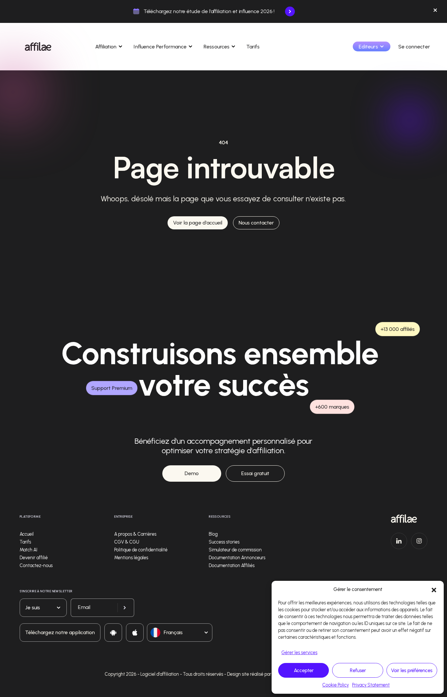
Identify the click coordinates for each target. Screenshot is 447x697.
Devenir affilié (34, 558)
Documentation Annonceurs (237, 558)
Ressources (216, 47)
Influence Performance (160, 47)
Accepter (303, 670)
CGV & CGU (126, 542)
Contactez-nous (36, 565)
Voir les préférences (411, 670)
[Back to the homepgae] (38, 46)
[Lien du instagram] (419, 541)
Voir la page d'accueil (197, 223)
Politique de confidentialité (141, 550)
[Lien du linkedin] (399, 541)
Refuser (358, 670)
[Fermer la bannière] (435, 11)
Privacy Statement (371, 685)
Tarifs (252, 47)
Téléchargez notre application (60, 632)
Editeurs (368, 47)
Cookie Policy (335, 685)
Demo (192, 473)
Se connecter (414, 47)
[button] (434, 589)
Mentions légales (131, 558)
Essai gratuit (255, 473)
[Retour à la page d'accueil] (409, 518)
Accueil (27, 534)
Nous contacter (256, 223)
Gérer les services (299, 652)
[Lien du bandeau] (290, 11)
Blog (213, 534)
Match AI (28, 550)
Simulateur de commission (235, 550)
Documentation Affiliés (232, 565)
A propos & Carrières (135, 534)
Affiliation (106, 47)
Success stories (224, 542)
